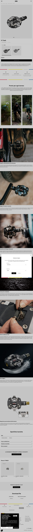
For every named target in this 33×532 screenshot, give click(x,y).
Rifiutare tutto (4, 527)
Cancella (19, 273)
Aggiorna (14, 273)
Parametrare (10, 527)
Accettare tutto (16, 527)
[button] (2, 531)
